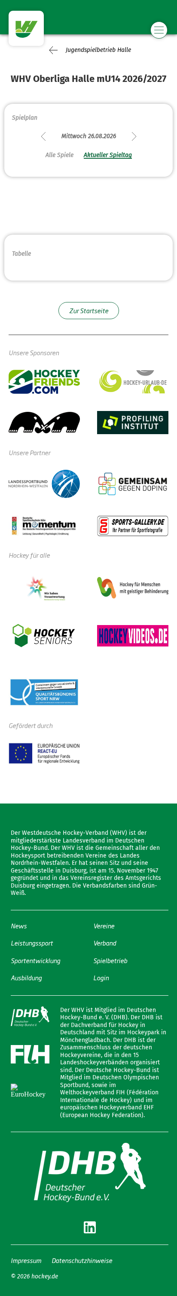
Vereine (103, 925)
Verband (104, 942)
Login (101, 977)
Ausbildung (26, 977)
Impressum (26, 1260)
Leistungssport (32, 942)
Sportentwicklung (35, 960)
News (19, 925)
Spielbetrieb (110, 960)
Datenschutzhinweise (82, 1260)
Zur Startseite (88, 310)
